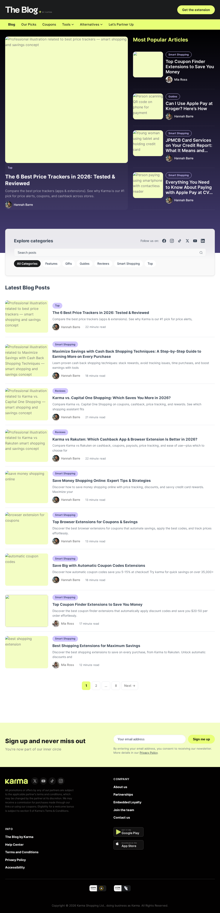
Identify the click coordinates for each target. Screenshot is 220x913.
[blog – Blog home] (29, 9)
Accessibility (15, 867)
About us (120, 787)
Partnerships (123, 794)
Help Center (14, 844)
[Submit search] (201, 253)
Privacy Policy (149, 752)
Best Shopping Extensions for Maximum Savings (96, 646)
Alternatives (89, 24)
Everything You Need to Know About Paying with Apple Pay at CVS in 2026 (189, 190)
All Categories (27, 263)
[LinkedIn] (203, 241)
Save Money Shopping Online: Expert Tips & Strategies (101, 480)
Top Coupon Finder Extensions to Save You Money (190, 66)
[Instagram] (172, 241)
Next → (129, 686)
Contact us (121, 817)
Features (51, 263)
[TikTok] (179, 241)
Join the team (123, 810)
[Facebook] (164, 241)
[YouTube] (195, 241)
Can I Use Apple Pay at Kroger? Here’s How (189, 106)
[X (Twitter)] (187, 241)
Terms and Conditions (21, 852)
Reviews (103, 263)
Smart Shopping (178, 54)
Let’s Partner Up (121, 24)
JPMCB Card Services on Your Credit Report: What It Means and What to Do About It (189, 148)
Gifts (68, 263)
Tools (66, 24)
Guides (172, 96)
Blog (11, 24)
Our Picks (28, 24)
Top (10, 167)
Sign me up (201, 739)
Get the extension (196, 10)
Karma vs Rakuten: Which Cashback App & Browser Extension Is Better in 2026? (124, 439)
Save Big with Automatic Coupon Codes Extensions (98, 565)
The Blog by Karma (19, 837)
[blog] (16, 781)
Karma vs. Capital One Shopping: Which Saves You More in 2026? (111, 398)
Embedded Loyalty (127, 802)
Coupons (49, 24)
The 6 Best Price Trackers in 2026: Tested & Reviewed (100, 312)
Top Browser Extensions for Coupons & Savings (95, 522)
